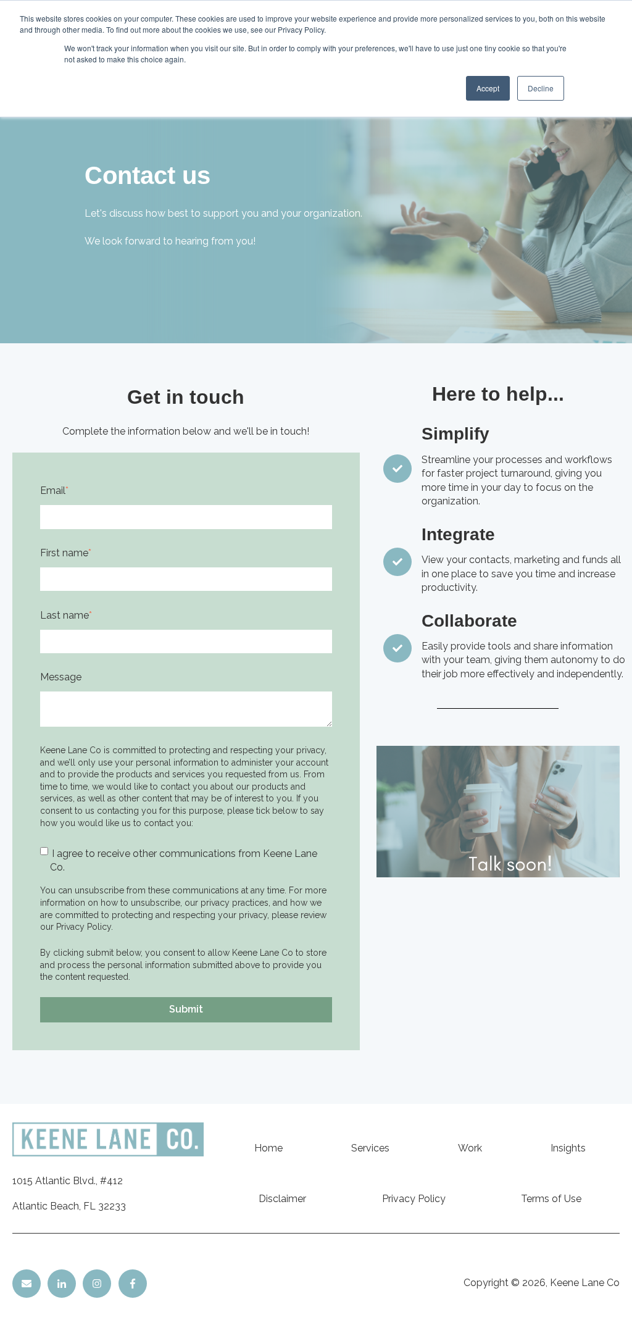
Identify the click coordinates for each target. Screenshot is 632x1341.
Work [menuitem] (470, 1148)
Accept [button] (487, 88)
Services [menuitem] (370, 1148)
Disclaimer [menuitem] (282, 1199)
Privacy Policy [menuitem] (414, 1199)
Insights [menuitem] (568, 1148)
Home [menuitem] (268, 1148)
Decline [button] (541, 88)
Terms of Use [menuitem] (551, 1199)
